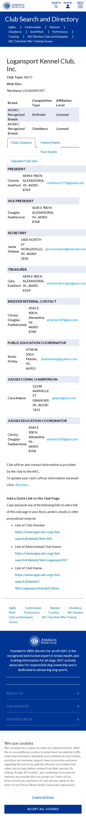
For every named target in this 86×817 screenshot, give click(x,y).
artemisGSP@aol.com (62, 320)
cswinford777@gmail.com (65, 183)
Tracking (13, 36)
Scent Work (37, 31)
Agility (12, 27)
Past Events (48, 152)
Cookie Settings (43, 797)
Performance (60, 31)
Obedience (15, 31)
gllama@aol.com (64, 398)
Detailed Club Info (24, 161)
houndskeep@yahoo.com (59, 359)
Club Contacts (21, 142)
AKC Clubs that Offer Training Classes (30, 41)
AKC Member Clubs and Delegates (48, 36)
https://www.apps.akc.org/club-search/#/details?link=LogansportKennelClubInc (38, 581)
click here (21, 485)
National (54, 27)
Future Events (50, 142)
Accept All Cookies (43, 809)
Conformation (33, 27)
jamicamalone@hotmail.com (65, 249)
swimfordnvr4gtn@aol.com (66, 283)
